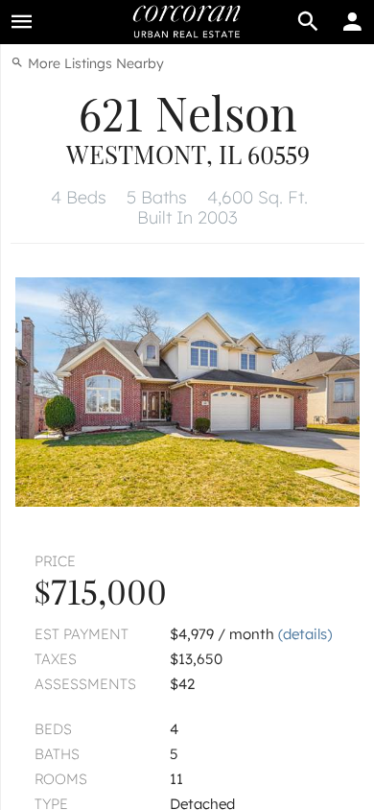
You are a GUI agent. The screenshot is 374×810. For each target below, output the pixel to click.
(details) (305, 634)
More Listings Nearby (94, 63)
